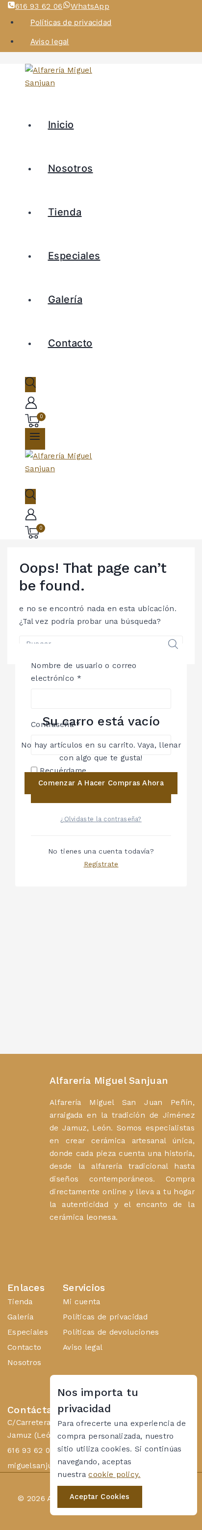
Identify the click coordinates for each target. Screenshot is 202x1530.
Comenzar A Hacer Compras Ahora (101, 782)
